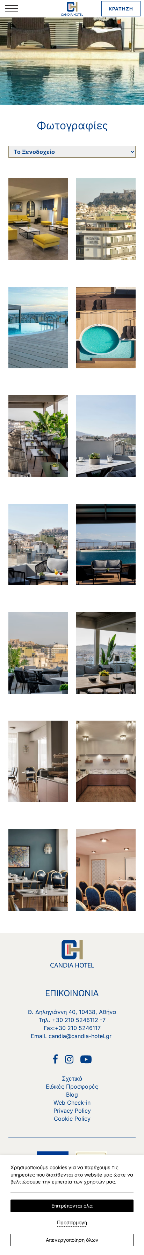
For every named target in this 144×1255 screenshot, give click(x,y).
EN (39, 35)
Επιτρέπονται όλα (72, 1206)
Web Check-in (72, 1102)
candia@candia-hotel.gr (80, 1035)
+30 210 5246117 (78, 1027)
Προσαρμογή (72, 1222)
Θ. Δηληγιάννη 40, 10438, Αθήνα (72, 1011)
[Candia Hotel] (72, 9)
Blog (72, 1094)
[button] (11, 8)
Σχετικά (72, 1078)
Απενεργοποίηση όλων (72, 1240)
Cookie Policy (72, 1118)
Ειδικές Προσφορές (72, 1086)
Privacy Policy (72, 1110)
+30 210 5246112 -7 (79, 1019)
